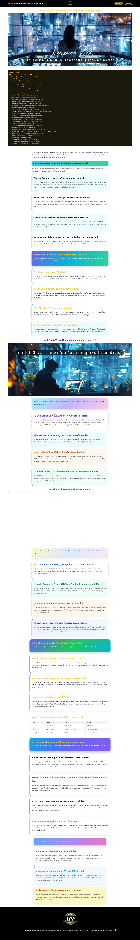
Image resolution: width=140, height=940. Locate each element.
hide (17, 72)
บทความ (41, 3)
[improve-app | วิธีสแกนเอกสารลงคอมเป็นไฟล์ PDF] (70, 3)
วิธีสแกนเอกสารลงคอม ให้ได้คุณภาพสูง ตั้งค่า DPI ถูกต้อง (23, 3)
